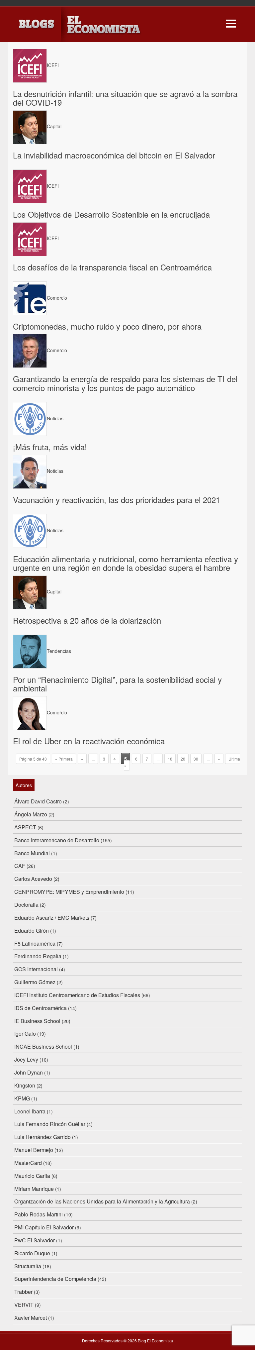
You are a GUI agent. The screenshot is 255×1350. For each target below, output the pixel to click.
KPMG (22, 1098)
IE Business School (37, 1021)
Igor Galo (25, 1033)
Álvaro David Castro (38, 801)
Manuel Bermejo (33, 1150)
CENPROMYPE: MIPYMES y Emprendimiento (69, 891)
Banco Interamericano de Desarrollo (56, 840)
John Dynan (28, 1072)
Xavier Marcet (30, 1317)
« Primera (64, 759)
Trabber (23, 1292)
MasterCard (28, 1163)
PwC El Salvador (34, 1240)
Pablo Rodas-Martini (38, 1214)
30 (196, 759)
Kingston (24, 1085)
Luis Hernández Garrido (42, 1137)
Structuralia (27, 1266)
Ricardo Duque (32, 1253)
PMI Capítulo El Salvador (44, 1227)
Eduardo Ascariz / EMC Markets (51, 917)
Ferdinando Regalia (37, 956)
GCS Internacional (36, 969)
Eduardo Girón (31, 930)
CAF (19, 866)
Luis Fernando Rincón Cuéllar (49, 1124)
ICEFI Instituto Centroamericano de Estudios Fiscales (77, 995)
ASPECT (25, 827)
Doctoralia (26, 904)
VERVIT (24, 1304)
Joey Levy (26, 1059)
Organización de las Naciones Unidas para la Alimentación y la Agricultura (102, 1201)
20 (183, 759)
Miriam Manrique (34, 1189)
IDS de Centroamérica (40, 1008)
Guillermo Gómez (34, 982)
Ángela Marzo (30, 814)
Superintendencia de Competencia (55, 1279)
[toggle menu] (231, 23)
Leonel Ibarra (29, 1111)
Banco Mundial (32, 853)
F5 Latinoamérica (34, 943)
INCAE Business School (43, 1046)
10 (170, 759)
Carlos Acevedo (33, 879)
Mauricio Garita (32, 1176)
